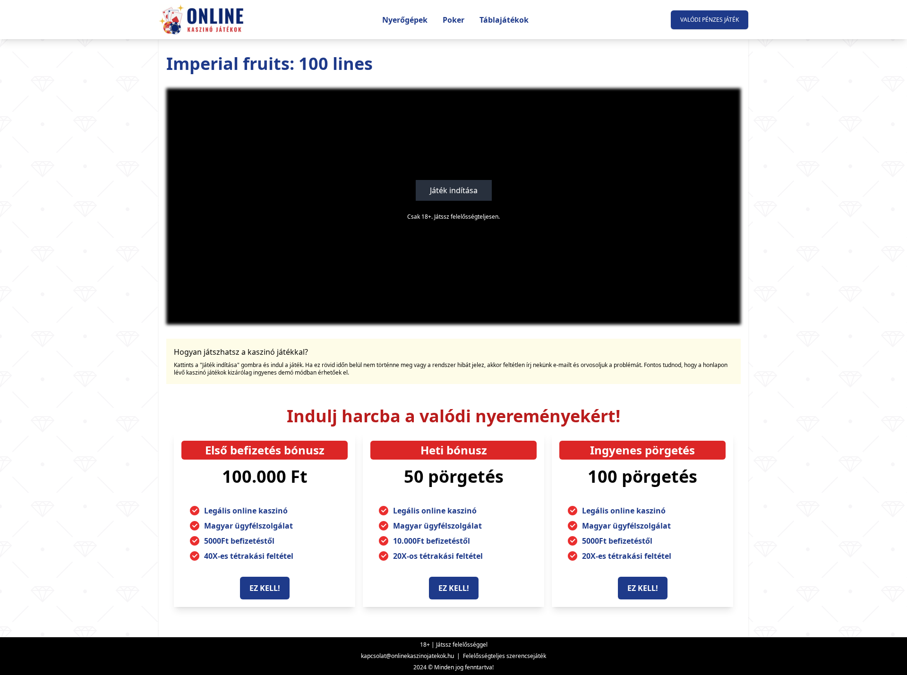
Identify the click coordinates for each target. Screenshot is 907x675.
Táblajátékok (504, 20)
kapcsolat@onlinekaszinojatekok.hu (407, 656)
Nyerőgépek (405, 20)
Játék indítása (454, 190)
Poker (453, 20)
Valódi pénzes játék (709, 20)
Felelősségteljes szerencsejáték (504, 656)
